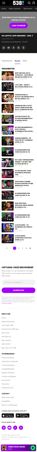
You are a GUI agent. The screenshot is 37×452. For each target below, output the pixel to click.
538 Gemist (28, 9)
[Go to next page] (26, 248)
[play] (32, 447)
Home (4, 9)
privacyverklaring (7, 303)
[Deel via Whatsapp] (4, 48)
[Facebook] (15, 428)
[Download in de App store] (8, 415)
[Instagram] (4, 428)
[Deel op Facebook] (14, 48)
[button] (4, 3)
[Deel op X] (18, 48)
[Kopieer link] (23, 48)
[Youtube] (9, 428)
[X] (21, 428)
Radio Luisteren (14, 9)
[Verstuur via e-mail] (9, 48)
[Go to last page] (30, 248)
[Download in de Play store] (22, 415)
